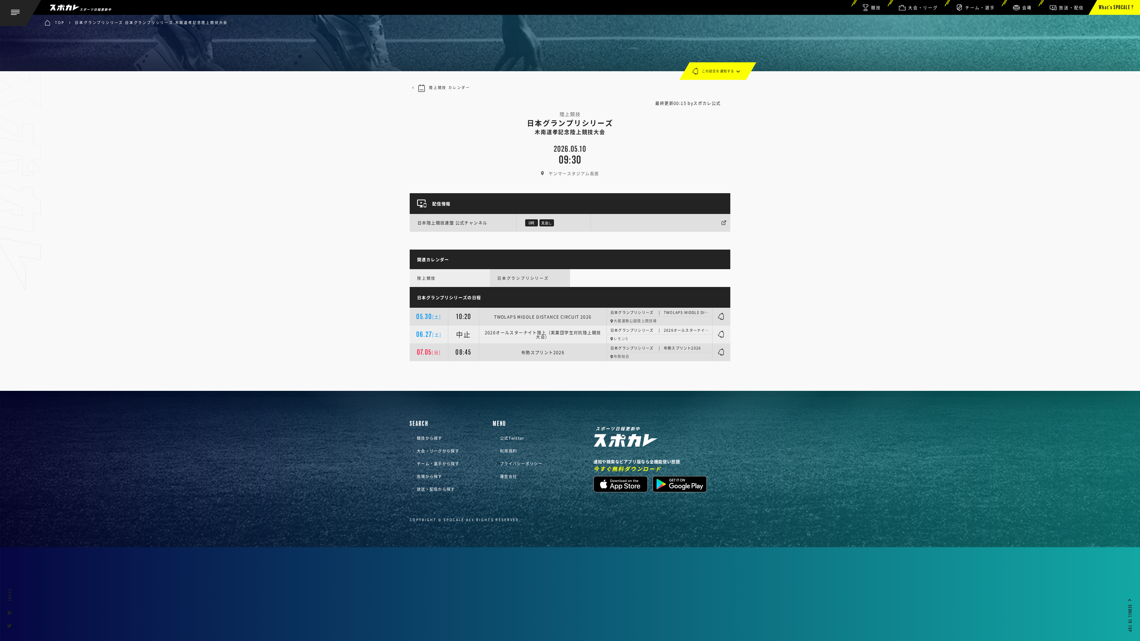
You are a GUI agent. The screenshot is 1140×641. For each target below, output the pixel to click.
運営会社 (508, 476)
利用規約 (508, 450)
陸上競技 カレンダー (449, 87)
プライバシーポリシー (521, 463)
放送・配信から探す (436, 489)
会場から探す (429, 476)
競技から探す (429, 438)
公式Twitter (512, 438)
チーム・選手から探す (438, 463)
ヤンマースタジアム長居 (574, 173)
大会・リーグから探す (438, 450)
